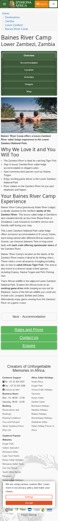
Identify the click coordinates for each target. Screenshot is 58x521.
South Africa (37, 381)
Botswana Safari (10, 452)
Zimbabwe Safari (39, 422)
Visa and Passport (11, 422)
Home (5, 13)
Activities (29, 77)
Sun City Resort (10, 468)
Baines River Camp (16, 29)
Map (29, 91)
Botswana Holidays (40, 406)
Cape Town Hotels (11, 456)
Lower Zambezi (14, 25)
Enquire (29, 346)
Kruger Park (37, 385)
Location (29, 69)
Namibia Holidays (39, 410)
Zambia (9, 21)
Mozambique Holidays (41, 418)
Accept (29, 502)
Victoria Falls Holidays (42, 390)
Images (29, 84)
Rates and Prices (29, 330)
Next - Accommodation (29, 316)
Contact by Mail (12, 390)
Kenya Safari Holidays (13, 460)
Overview (29, 55)
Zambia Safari (38, 402)
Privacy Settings (29, 515)
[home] (20, 4)
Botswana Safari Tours (13, 464)
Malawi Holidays (39, 414)
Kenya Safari (37, 398)
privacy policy (25, 487)
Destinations (12, 17)
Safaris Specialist (10, 448)
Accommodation (29, 62)
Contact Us (29, 338)
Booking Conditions (11, 418)
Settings (29, 497)
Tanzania (35, 394)
